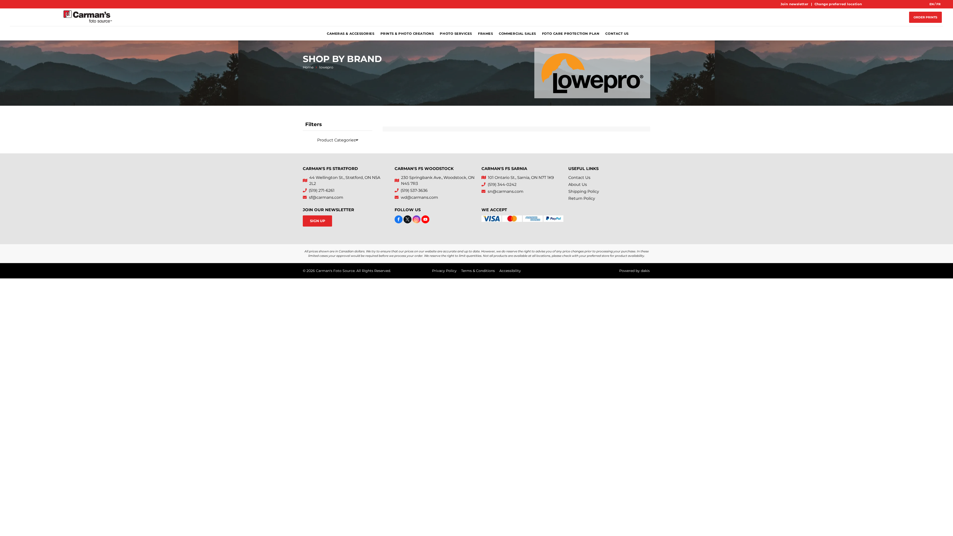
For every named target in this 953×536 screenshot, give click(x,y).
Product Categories (336, 140)
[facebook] (399, 220)
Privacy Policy (444, 270)
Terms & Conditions (478, 270)
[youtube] (425, 220)
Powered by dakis (634, 270)
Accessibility (510, 270)
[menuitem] (795, 4)
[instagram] (416, 220)
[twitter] (407, 220)
